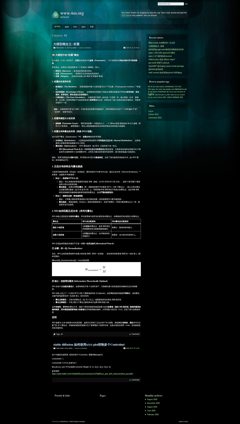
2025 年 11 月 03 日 (132, 48)
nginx (83, 27)
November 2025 (153, 403)
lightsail (178, 89)
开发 (92, 27)
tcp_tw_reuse (152, 97)
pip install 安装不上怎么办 (158, 63)
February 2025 (153, 414)
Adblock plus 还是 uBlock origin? (161, 59)
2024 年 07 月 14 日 (132, 348)
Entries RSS (153, 114)
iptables (168, 89)
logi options (153, 92)
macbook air (163, 91)
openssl (157, 94)
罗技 (181, 97)
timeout (160, 97)
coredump (169, 86)
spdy (172, 94)
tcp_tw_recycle (179, 94)
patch (162, 94)
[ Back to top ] (183, 421)
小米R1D (170, 97)
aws (154, 86)
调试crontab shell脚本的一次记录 (161, 43)
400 (149, 86)
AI (65, 48)
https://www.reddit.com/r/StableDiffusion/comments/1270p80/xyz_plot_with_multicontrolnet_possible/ (92, 374)
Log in (150, 111)
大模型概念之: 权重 (66, 44)
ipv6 (173, 89)
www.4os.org (72, 13)
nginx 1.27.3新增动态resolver (160, 56)
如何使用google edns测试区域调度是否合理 (165, 49)
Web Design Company (77, 421)
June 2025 (151, 411)
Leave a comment (85, 48)
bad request (160, 86)
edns (160, 89)
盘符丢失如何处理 (155, 69)
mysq (171, 92)
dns (157, 89)
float (164, 89)
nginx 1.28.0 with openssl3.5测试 (161, 53)
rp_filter (167, 94)
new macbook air (179, 92)
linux (75, 27)
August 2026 (152, 399)
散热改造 (176, 97)
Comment (135, 334)
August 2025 (152, 407)
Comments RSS (155, 118)
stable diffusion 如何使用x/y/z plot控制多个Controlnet (89, 344)
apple (67, 27)
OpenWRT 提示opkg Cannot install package (166, 66)
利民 (164, 97)
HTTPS (57, 27)
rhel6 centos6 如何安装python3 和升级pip (165, 73)
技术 (68, 48)
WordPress (64, 421)
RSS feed (125, 15)
